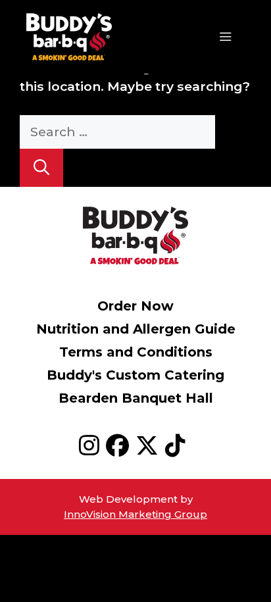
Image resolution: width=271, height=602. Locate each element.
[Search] (41, 168)
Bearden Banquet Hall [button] (136, 398)
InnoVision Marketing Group (135, 514)
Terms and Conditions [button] (135, 352)
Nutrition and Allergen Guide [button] (135, 329)
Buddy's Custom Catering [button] (135, 375)
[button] (92, 449)
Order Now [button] (135, 306)
